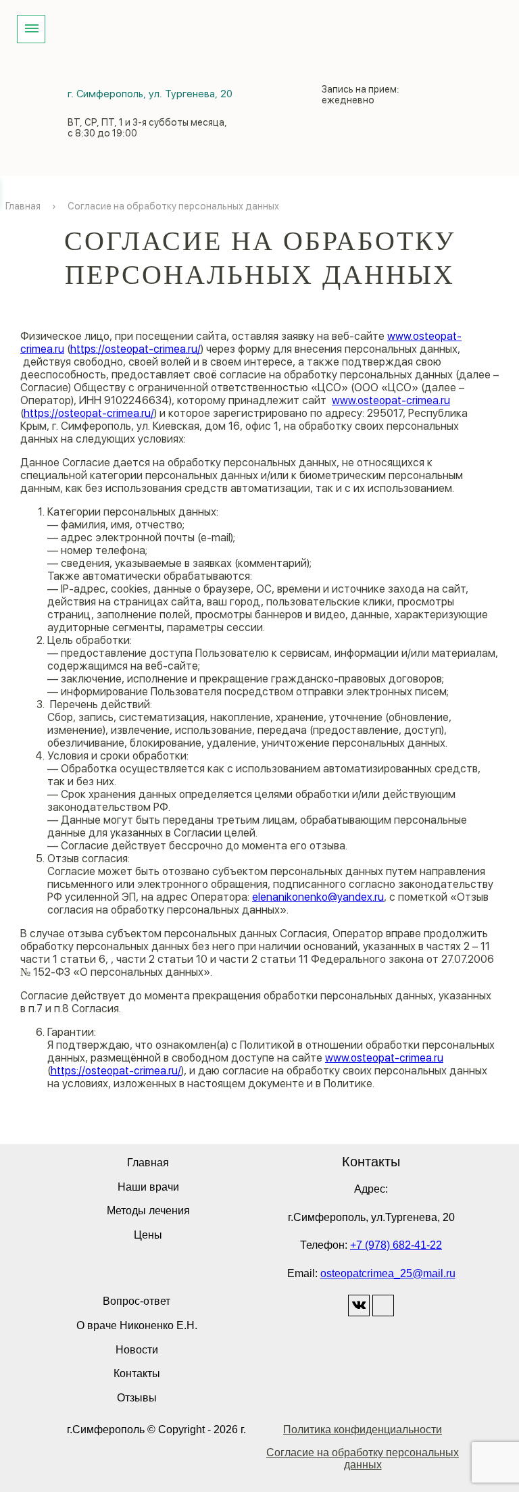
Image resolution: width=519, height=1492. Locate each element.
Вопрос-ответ (136, 1301)
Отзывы (137, 1397)
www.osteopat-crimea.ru (391, 400)
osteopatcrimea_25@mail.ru (387, 1273)
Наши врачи (148, 1187)
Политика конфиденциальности (362, 1429)
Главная (148, 1162)
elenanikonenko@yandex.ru (318, 897)
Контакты (137, 1373)
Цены (148, 1235)
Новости (137, 1350)
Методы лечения (148, 1210)
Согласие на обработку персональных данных (362, 1458)
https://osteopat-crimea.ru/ (135, 349)
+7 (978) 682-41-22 (396, 1245)
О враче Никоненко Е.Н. (136, 1325)
